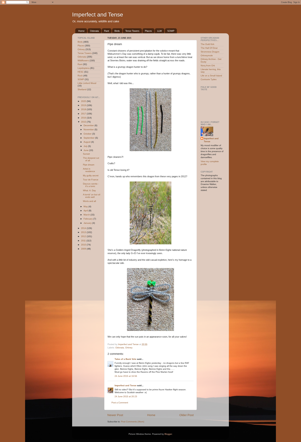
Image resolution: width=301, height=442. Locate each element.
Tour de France (90, 179)
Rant (106, 31)
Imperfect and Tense (97, 14)
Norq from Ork (208, 65)
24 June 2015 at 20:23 (126, 396)
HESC (81, 72)
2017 (84, 114)
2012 (84, 236)
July (86, 146)
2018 (84, 109)
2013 (84, 232)
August (87, 142)
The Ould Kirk (207, 44)
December (89, 125)
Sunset (86, 154)
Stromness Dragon (210, 52)
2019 (84, 105)
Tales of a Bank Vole (125, 359)
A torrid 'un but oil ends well (91, 195)
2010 (84, 245)
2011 (83, 240)
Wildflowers (83, 60)
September (89, 138)
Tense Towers (132, 31)
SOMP (170, 31)
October (88, 134)
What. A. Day (89, 190)
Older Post (186, 415)
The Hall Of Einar (209, 48)
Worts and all (89, 201)
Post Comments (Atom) (132, 421)
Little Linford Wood (87, 83)
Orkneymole (207, 55)
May (86, 206)
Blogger (168, 434)
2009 (84, 249)
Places (148, 31)
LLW (159, 31)
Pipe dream (88, 165)
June (86, 150)
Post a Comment (119, 402)
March (87, 215)
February (88, 219)
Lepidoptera (84, 68)
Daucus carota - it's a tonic (91, 185)
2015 (84, 122)
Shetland (82, 89)
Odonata (94, 31)
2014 (84, 228)
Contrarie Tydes (209, 79)
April (86, 210)
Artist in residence (89, 170)
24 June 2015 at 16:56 (126, 376)
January (88, 223)
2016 (84, 118)
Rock (80, 75)
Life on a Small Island (211, 75)
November (89, 129)
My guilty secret (90, 175)
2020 (84, 101)
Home (81, 31)
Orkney (128, 347)
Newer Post (115, 415)
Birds (117, 31)
